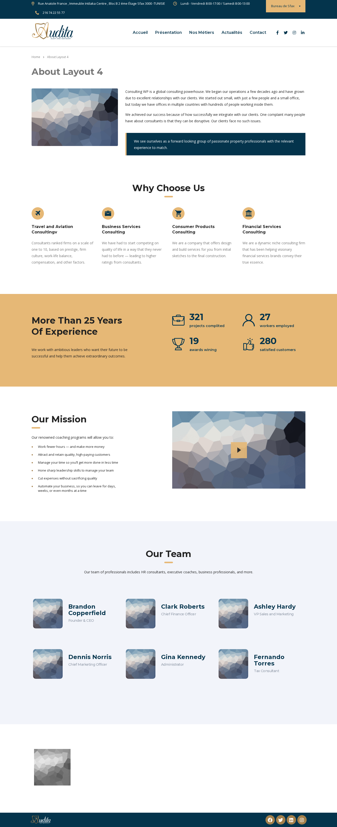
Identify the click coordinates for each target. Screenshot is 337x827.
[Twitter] (280, 820)
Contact (258, 32)
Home (36, 57)
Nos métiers (201, 32)
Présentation (168, 32)
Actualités (232, 32)
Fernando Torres (269, 660)
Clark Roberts (183, 606)
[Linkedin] (291, 820)
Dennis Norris (90, 657)
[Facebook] (270, 820)
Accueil (140, 32)
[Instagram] (302, 820)
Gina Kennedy (183, 657)
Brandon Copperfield (87, 610)
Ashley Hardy (275, 606)
